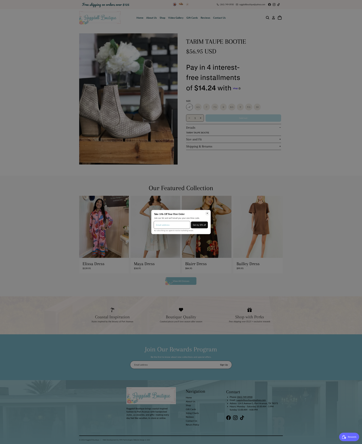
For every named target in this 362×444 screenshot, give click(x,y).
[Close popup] (207, 213)
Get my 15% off (199, 225)
